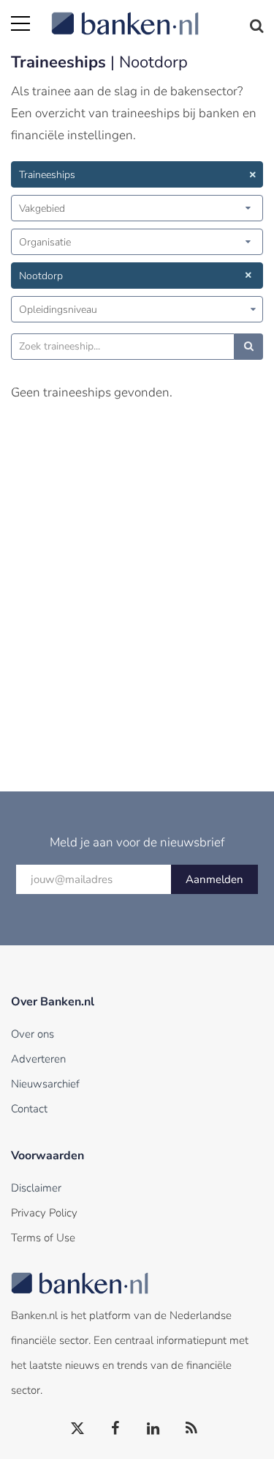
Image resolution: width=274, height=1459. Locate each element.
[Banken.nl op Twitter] (78, 1429)
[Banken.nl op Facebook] (116, 1429)
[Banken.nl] (157, 14)
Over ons (32, 1034)
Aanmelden (214, 879)
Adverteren (38, 1059)
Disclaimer (36, 1188)
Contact (29, 1108)
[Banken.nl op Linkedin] (154, 1429)
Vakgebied (42, 208)
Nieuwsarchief (45, 1083)
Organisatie (45, 242)
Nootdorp (41, 276)
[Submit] (249, 346)
